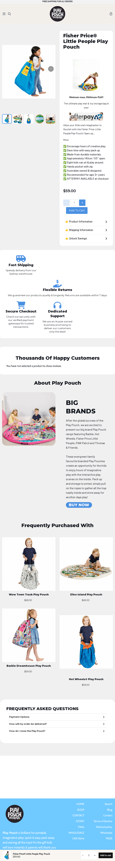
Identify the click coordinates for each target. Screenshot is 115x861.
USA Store (78, 838)
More (66, 139)
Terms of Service (103, 821)
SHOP (80, 809)
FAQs (81, 827)
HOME (80, 804)
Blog (109, 809)
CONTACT (78, 815)
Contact (107, 815)
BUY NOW (79, 505)
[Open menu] (3, 13)
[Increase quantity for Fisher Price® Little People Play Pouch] (82, 203)
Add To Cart (77, 210)
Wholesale (106, 832)
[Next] (51, 69)
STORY (80, 821)
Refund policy (104, 827)
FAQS (109, 838)
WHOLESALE (76, 832)
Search (108, 804)
